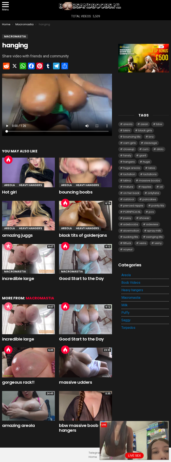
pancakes (149, 199)
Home (93, 457)
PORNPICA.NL (132, 212)
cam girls (129, 143)
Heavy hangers (30, 185)
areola (127, 124)
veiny (158, 243)
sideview (152, 224)
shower (144, 218)
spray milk (154, 231)
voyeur (128, 249)
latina (127, 180)
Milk (124, 305)
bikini (126, 130)
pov (151, 212)
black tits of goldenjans (83, 235)
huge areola (131, 168)
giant (142, 155)
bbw (159, 124)
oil (161, 187)
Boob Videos (130, 283)
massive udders (75, 382)
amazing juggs (17, 235)
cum (145, 149)
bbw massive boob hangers (78, 428)
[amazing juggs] (28, 215)
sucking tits (130, 237)
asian (144, 124)
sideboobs (130, 224)
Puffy (125, 313)
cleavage (150, 143)
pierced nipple (133, 206)
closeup (128, 149)
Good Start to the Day (81, 278)
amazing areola (18, 425)
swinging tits (154, 237)
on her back (131, 193)
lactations (150, 174)
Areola (9, 185)
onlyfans (153, 193)
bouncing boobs (75, 192)
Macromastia (15, 271)
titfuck (127, 243)
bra (151, 137)
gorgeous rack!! (18, 382)
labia (151, 168)
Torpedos (128, 328)
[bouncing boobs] (85, 172)
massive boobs (149, 180)
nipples (146, 187)
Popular (8, 246)
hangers (129, 162)
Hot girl (9, 192)
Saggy (126, 320)
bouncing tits (132, 137)
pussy (127, 218)
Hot (8, 160)
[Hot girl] (28, 172)
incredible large (18, 278)
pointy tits (157, 206)
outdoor (128, 199)
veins (142, 243)
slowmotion (131, 231)
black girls (145, 130)
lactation (129, 174)
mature (128, 187)
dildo (160, 149)
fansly (127, 155)
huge (146, 162)
